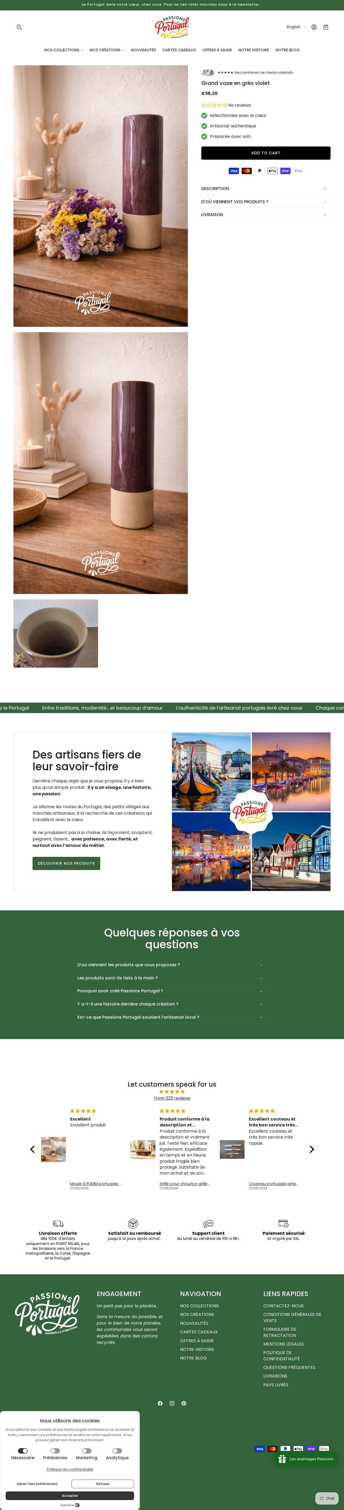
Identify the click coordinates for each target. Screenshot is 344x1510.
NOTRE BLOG (193, 1358)
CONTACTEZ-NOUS (283, 1306)
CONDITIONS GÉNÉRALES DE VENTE (292, 1317)
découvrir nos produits (66, 863)
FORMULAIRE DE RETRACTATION (279, 1332)
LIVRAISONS (275, 1376)
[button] (19, 27)
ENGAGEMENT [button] (119, 1293)
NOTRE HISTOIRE (197, 1349)
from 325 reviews (172, 1098)
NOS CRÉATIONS (197, 1314)
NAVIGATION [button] (200, 1293)
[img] (172, 1091)
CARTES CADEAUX (199, 1332)
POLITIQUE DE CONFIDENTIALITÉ (281, 1356)
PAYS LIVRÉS (275, 1385)
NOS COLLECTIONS (199, 1306)
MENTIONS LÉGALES (283, 1344)
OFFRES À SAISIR (197, 1341)
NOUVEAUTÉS (194, 1323)
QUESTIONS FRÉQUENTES (289, 1367)
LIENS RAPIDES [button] (285, 1293)
